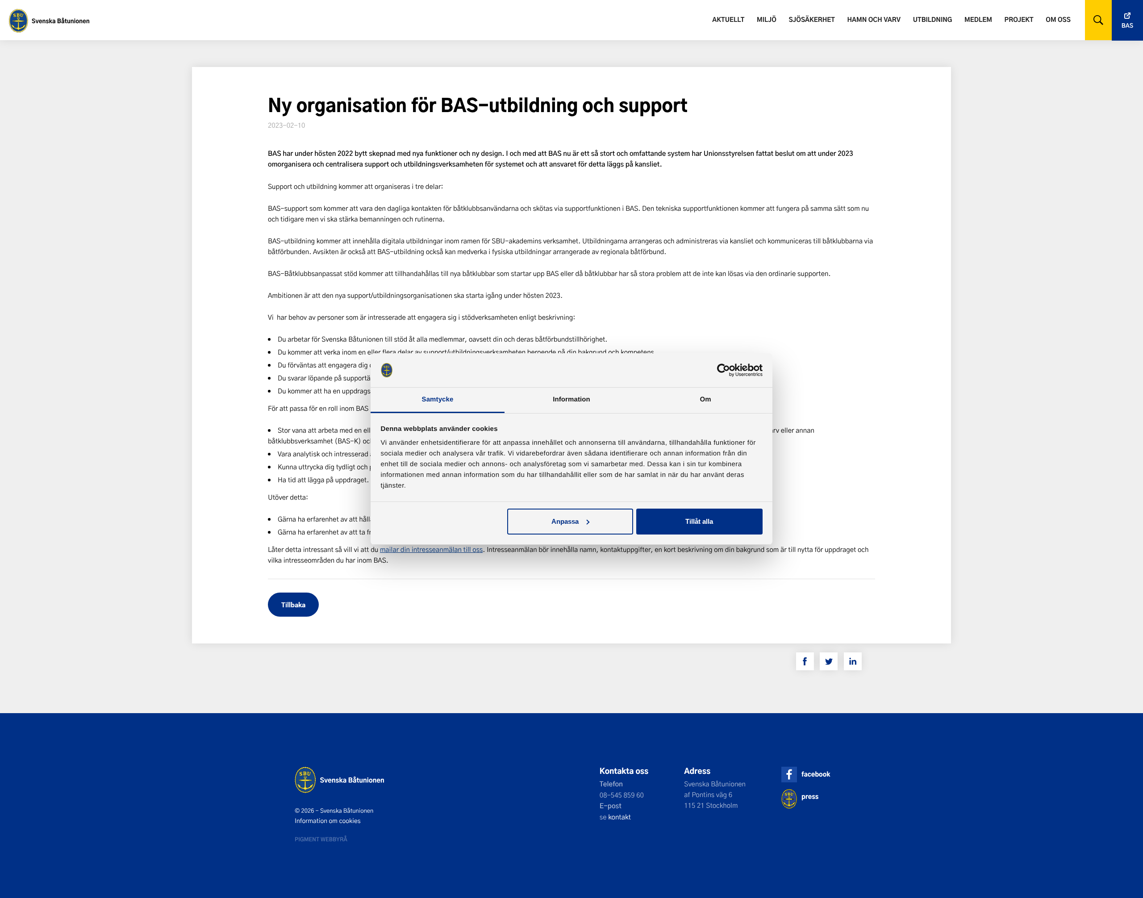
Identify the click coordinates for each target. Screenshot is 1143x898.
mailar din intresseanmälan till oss (431, 549)
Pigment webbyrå (321, 839)
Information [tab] (571, 399)
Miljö (766, 19)
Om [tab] (705, 399)
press (809, 796)
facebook (815, 774)
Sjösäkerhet (811, 19)
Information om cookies (328, 820)
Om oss (1058, 19)
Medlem (978, 19)
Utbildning (932, 19)
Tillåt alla (699, 521)
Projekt (1019, 19)
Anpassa (565, 521)
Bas (1127, 25)
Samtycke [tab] (438, 399)
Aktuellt (728, 19)
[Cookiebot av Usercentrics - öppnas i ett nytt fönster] (723, 370)
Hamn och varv (874, 19)
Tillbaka (293, 604)
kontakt (619, 817)
